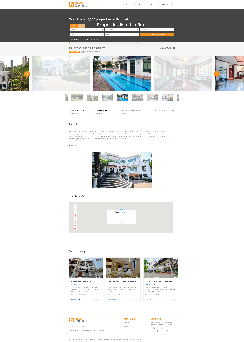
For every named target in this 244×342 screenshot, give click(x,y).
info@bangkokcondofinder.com (164, 331)
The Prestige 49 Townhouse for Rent (122, 281)
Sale (134, 4)
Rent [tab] (74, 26)
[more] (85, 291)
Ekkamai (91, 51)
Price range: (74, 39)
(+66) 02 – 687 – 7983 (160, 327)
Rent (128, 4)
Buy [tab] (81, 26)
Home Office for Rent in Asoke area (158, 281)
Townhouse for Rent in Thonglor (83, 281)
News (141, 4)
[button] (165, 4)
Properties (126, 322)
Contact (150, 4)
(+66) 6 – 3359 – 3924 (157, 329)
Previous (27, 74)
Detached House (74, 51)
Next (217, 74)
